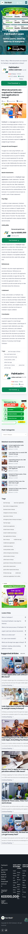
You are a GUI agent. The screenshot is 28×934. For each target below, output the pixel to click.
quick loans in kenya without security (12, 563)
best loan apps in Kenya (14, 351)
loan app (12, 122)
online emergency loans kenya (10, 553)
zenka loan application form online (11, 576)
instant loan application (9, 526)
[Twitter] (6, 930)
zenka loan (18, 573)
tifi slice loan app (7, 573)
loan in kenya (6, 539)
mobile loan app (17, 539)
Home (2, 60)
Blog (7, 60)
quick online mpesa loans (9, 566)
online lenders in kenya (8, 556)
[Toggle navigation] (26, 2)
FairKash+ (5, 122)
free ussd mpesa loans (10, 354)
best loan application (19, 502)
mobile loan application (9, 542)
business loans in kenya (9, 509)
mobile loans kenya (8, 546)
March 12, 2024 (14, 449)
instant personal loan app (10, 357)
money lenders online (9, 359)
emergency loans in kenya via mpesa (12, 519)
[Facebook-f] (2, 930)
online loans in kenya (9, 365)
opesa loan (21, 365)
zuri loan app (7, 368)
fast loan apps (6, 522)
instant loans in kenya (8, 529)
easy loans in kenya (8, 516)
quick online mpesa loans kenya (11, 569)
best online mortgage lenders (10, 506)
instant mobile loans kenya (9, 532)
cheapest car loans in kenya (10, 512)
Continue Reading (7, 685)
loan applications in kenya (9, 536)
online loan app (8, 362)
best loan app (6, 502)
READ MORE (22, 653)
